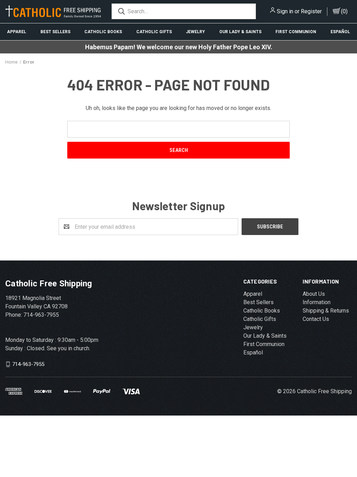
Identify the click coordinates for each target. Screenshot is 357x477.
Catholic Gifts (154, 31)
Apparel (16, 31)
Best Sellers (55, 31)
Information (317, 302)
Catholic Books (103, 31)
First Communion (295, 31)
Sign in (285, 11)
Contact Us (316, 319)
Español (253, 352)
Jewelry (195, 31)
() (344, 11)
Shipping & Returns (326, 310)
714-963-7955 (28, 364)
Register (311, 11)
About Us (314, 294)
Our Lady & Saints (240, 31)
